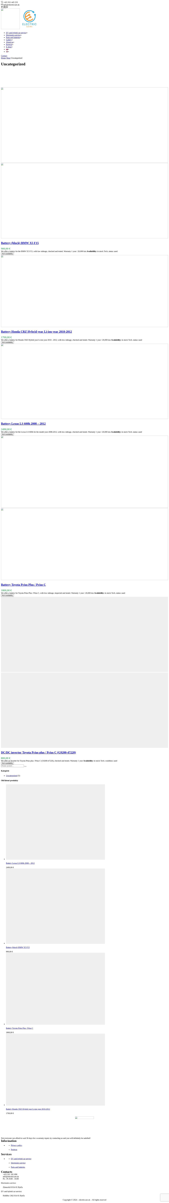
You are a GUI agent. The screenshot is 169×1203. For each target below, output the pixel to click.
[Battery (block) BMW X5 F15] (55, 943)
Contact (4, 56)
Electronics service (13, 35)
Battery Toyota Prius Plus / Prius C (23, 584)
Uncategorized (11, 776)
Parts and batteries (13, 37)
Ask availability (7, 254)
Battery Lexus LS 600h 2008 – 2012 (23, 423)
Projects (9, 44)
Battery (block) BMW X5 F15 (20, 243)
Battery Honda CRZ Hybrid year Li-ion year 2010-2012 (36, 331)
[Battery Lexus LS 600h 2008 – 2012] (55, 859)
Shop (8, 58)
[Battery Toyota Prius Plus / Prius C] (55, 1024)
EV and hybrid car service (16, 33)
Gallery (9, 40)
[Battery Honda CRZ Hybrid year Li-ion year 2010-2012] (55, 1105)
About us (9, 42)
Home (3, 58)
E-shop (9, 47)
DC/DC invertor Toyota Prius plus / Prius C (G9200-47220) (38, 752)
